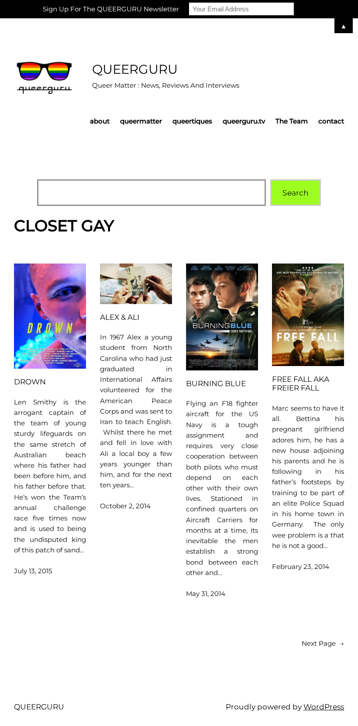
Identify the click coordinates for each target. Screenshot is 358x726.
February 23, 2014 (300, 566)
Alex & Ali (119, 317)
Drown (30, 381)
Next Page (323, 643)
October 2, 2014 (125, 506)
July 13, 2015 (33, 571)
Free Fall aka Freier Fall (300, 384)
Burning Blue (216, 383)
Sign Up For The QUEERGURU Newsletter (111, 9)
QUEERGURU (135, 69)
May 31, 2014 (205, 593)
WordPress (323, 706)
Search (295, 192)
